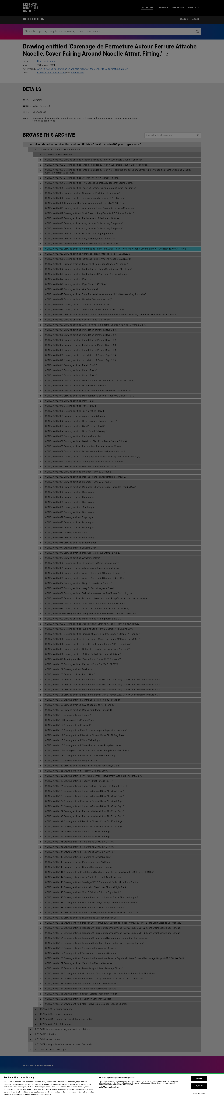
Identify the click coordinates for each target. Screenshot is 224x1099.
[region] (112, 1086)
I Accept (199, 1079)
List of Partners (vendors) (109, 1087)
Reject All (199, 1086)
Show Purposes (199, 1093)
